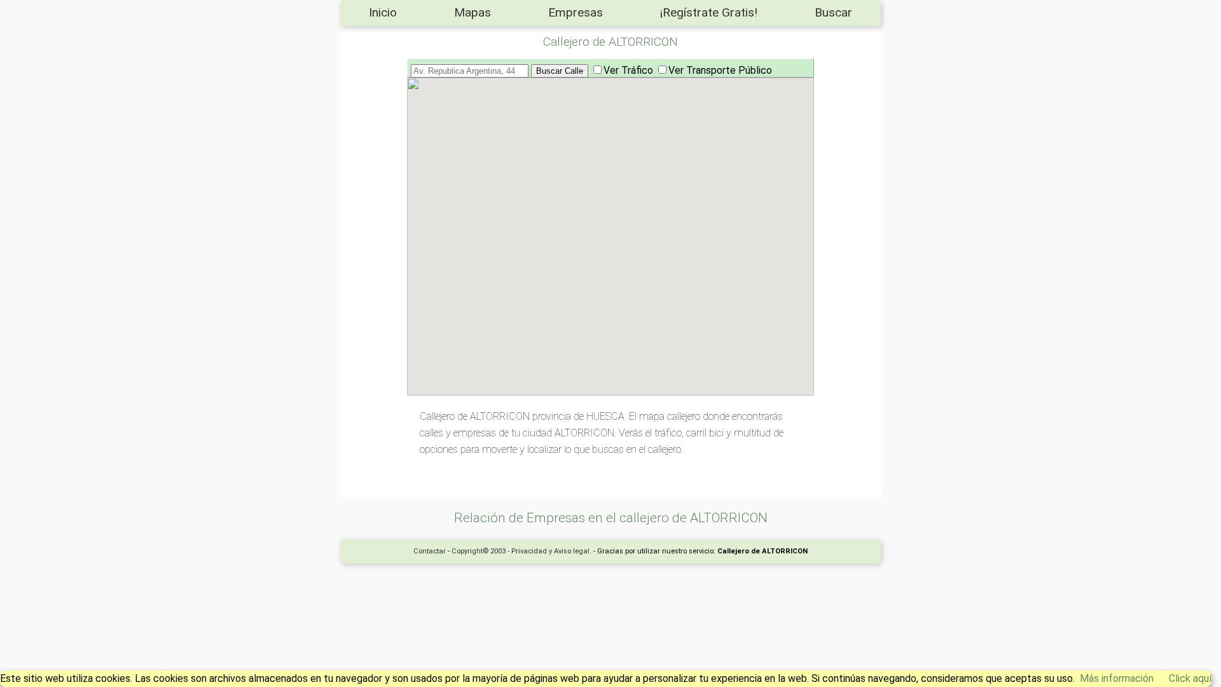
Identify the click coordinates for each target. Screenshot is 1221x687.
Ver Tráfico (628, 70)
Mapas (472, 12)
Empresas (575, 12)
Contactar (429, 551)
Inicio (383, 12)
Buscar (833, 12)
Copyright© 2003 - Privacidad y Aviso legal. (521, 551)
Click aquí (1190, 678)
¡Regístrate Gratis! (708, 12)
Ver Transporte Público (720, 70)
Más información (1117, 678)
